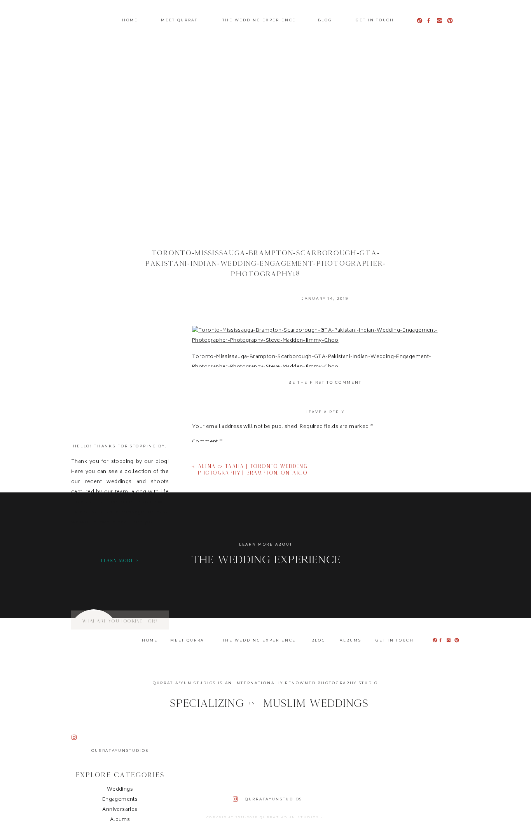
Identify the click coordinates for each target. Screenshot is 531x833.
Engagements (120, 799)
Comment (207, 442)
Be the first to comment (325, 382)
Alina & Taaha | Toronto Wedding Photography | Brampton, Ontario (252, 469)
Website (202, 591)
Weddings (120, 789)
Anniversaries (119, 809)
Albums (120, 820)
